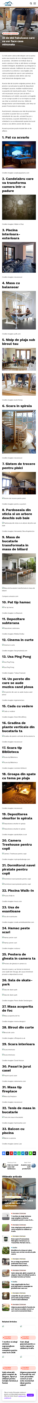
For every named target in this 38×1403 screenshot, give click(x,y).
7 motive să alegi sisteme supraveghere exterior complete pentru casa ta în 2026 (21, 1218)
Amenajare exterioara (15, 9)
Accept (30, 1395)
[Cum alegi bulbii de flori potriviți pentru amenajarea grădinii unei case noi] (6, 1284)
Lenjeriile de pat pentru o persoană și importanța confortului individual (21, 1298)
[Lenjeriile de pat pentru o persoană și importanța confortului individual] (6, 1296)
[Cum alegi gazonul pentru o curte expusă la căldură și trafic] (6, 1227)
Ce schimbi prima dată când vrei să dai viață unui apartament (19, 1203)
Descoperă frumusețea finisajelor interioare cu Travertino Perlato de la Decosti (20, 1241)
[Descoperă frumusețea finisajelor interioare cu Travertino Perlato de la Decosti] (6, 1239)
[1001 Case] (8, 3)
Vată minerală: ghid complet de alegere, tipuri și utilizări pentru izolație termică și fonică (23, 1275)
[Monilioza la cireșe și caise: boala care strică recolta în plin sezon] (6, 1250)
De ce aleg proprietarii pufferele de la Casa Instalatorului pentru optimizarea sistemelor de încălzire (21, 1263)
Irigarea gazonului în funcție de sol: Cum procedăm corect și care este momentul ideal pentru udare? (23, 1309)
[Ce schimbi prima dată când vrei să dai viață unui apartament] (19, 1194)
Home (4, 9)
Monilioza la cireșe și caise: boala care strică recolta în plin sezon (23, 1252)
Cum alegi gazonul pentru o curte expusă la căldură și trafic (21, 1229)
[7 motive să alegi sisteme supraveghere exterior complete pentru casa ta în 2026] (6, 1216)
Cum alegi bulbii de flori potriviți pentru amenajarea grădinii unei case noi (22, 1286)
